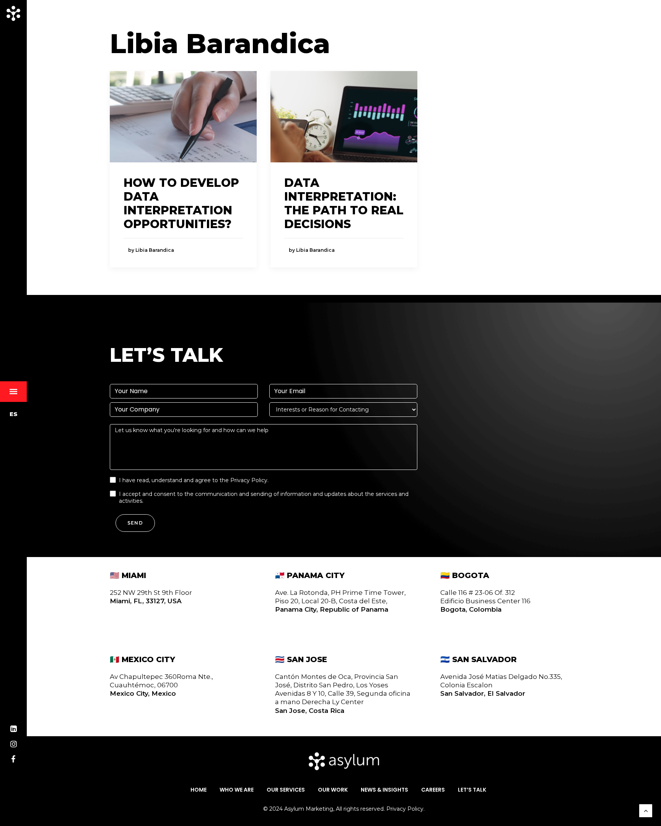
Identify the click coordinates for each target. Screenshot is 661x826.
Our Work (333, 790)
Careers (433, 790)
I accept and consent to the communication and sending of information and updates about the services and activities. (264, 497)
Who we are (237, 790)
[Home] (344, 761)
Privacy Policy (248, 480)
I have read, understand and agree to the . (194, 480)
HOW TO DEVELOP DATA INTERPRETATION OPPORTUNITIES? (181, 203)
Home (198, 790)
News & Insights (384, 790)
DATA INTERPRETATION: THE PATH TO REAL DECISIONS (344, 203)
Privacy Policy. (405, 808)
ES (14, 414)
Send (135, 523)
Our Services (286, 790)
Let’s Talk (472, 790)
